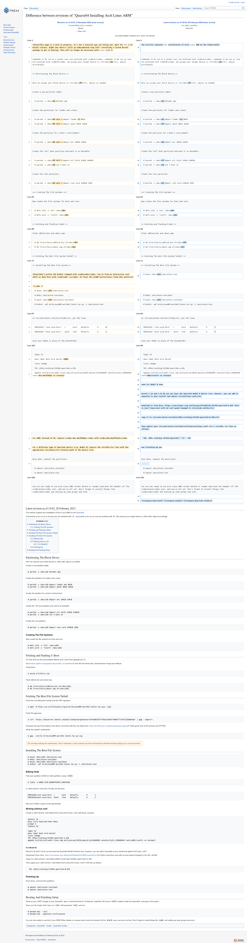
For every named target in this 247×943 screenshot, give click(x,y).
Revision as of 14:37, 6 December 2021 (74, 22)
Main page (7, 25)
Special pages (8, 45)
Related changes (9, 42)
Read (177, 8)
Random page (8, 30)
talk (82, 25)
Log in (243, 2)
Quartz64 (80, 513)
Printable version (9, 47)
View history (197, 8)
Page (26, 8)
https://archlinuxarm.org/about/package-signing (108, 726)
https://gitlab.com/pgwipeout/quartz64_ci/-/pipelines (52, 663)
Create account (234, 2)
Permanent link (8, 50)
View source (186, 8)
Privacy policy (30, 940)
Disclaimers (52, 940)
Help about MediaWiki (11, 32)
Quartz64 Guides (60, 926)
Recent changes (9, 27)
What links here (8, 40)
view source (97, 22)
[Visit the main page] (11, 10)
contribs (88, 25)
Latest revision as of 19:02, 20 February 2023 (183, 22)
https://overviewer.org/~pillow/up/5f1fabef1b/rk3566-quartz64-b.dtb (72, 855)
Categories (31, 926)
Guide (49, 926)
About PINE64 (41, 940)
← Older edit (80, 31)
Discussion (34, 8)
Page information (9, 52)
